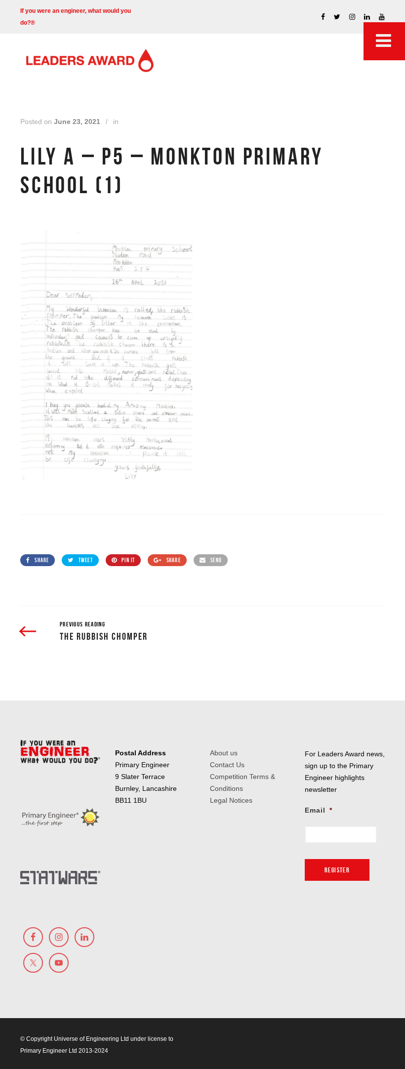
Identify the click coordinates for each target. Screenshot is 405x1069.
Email (318, 810)
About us (224, 753)
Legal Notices (231, 800)
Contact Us (227, 765)
